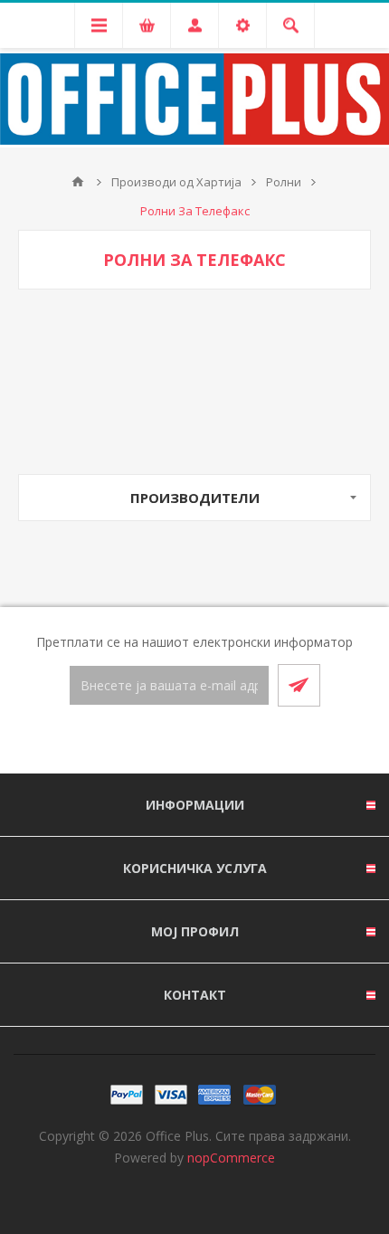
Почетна (78, 181)
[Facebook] (172, 740)
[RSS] (216, 740)
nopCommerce (231, 1157)
